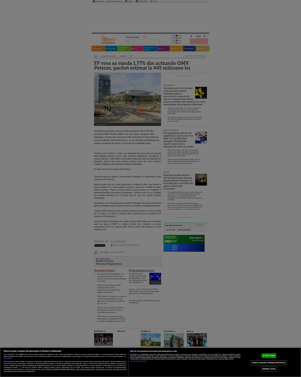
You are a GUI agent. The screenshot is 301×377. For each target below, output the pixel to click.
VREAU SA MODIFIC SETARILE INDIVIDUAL (269, 363)
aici (19, 367)
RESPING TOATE (269, 369)
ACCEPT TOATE (269, 355)
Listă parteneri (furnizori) (138, 361)
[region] (150, 362)
